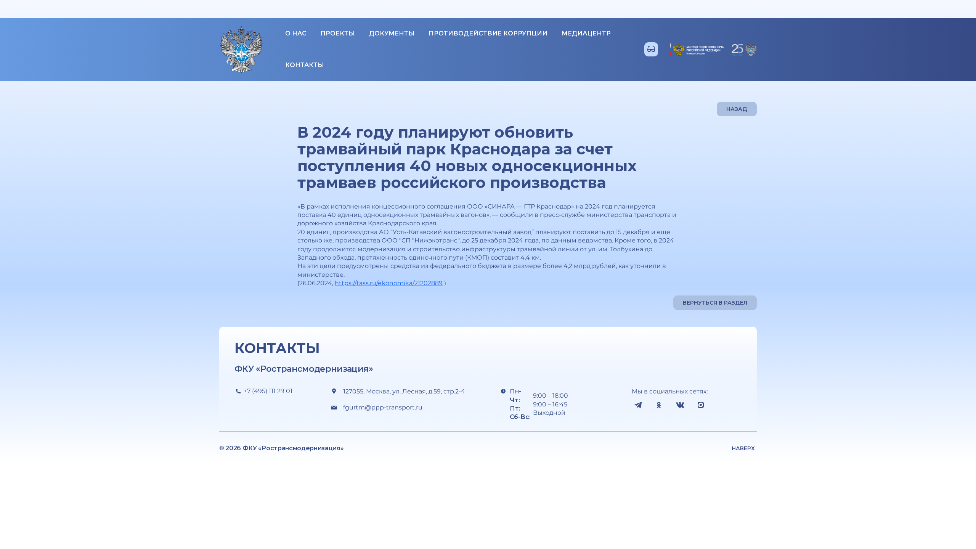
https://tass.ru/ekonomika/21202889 (389, 283)
